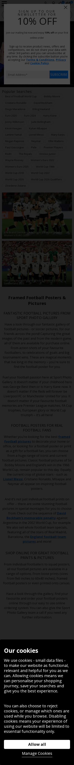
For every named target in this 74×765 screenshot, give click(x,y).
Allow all (37, 744)
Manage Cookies (37, 753)
